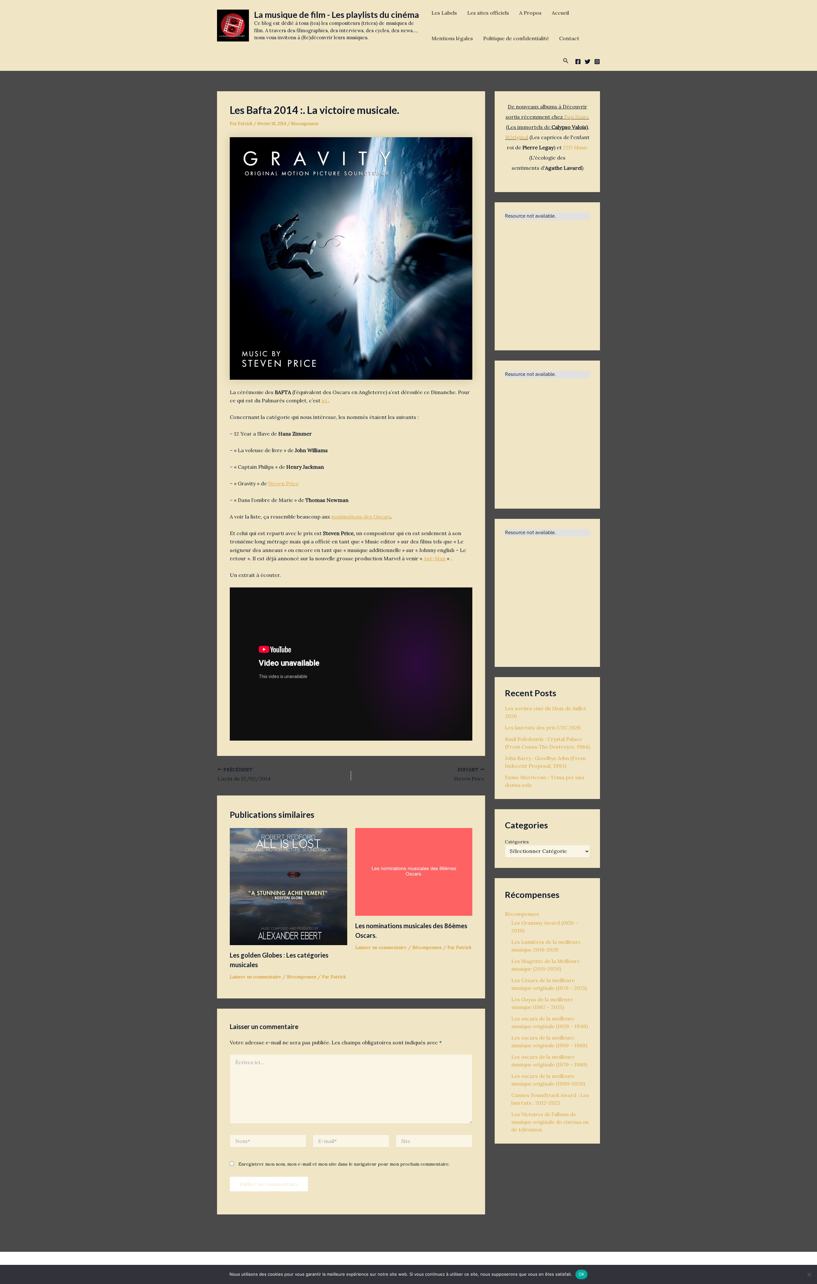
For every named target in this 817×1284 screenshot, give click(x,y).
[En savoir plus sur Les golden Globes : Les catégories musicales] (288, 886)
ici (325, 400)
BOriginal (516, 137)
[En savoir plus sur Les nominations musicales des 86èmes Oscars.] (414, 871)
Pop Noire (576, 117)
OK (582, 1274)
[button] (566, 61)
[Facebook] (578, 61)
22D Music (575, 147)
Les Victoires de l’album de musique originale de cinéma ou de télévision (549, 1122)
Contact (569, 38)
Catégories (517, 842)
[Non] (809, 1274)
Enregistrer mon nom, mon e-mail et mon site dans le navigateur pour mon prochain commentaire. (344, 1164)
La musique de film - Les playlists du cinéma (336, 14)
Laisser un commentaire (255, 977)
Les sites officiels (488, 13)
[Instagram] (597, 61)
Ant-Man (434, 558)
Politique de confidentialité (516, 38)
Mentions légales (452, 38)
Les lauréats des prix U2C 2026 (543, 727)
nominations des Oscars (361, 516)
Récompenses (305, 123)
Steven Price (283, 483)
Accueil (560, 13)
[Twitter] (587, 61)
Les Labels (444, 13)
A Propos (530, 13)
